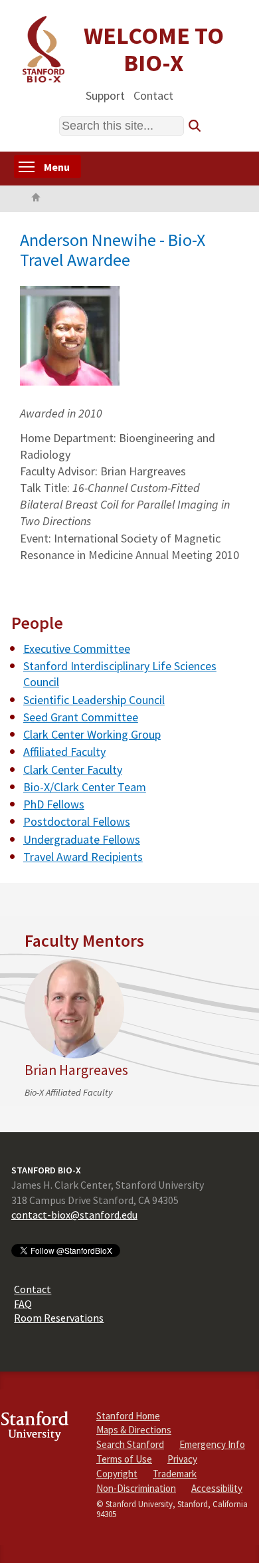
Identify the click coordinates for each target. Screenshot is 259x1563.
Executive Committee (76, 648)
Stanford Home (128, 1415)
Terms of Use (124, 1459)
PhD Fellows (53, 804)
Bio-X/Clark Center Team (84, 786)
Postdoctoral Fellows (76, 821)
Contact (153, 94)
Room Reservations (59, 1317)
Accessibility (216, 1488)
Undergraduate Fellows (81, 839)
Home (36, 199)
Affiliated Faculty (64, 751)
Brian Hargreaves (76, 1070)
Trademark (175, 1473)
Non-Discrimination (136, 1488)
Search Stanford (130, 1444)
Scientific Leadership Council (94, 699)
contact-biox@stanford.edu (74, 1214)
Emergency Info (212, 1444)
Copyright (116, 1473)
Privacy (182, 1459)
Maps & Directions (133, 1429)
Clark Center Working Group (92, 734)
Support (105, 94)
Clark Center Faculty (72, 769)
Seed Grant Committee (80, 717)
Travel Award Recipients (83, 856)
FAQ (23, 1303)
